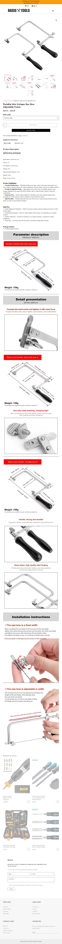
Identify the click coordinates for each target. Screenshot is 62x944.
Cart (28, 6)
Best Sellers (6, 914)
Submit (11, 889)
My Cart (35, 909)
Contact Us (6, 928)
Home (4, 101)
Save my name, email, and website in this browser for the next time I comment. (26, 885)
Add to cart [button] (28, 801)
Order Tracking (36, 914)
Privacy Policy (6, 933)
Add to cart (33, 125)
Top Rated (5, 911)
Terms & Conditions (8, 930)
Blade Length (7, 114)
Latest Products (7, 909)
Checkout (35, 911)
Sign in (35, 6)
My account (35, 907)
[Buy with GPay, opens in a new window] (31, 130)
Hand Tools (9, 101)
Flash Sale (5, 907)
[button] (56, 20)
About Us (5, 926)
